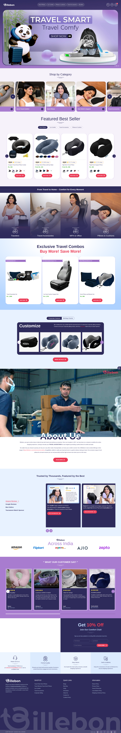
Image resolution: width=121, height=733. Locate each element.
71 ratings (73, 162)
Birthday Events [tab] (68, 318)
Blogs (64, 684)
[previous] (6, 156)
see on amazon (53, 513)
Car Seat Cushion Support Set (50, 294)
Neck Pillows (42, 4)
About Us (65, 692)
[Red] (20, 171)
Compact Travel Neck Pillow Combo (17, 164)
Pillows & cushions (60, 4)
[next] (114, 156)
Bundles (81, 4)
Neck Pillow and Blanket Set (87, 294)
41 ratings (100, 162)
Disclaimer (66, 690)
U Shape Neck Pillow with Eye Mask (44, 164)
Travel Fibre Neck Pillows (40, 684)
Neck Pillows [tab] (42, 127)
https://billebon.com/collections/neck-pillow (34, 450)
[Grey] (17, 171)
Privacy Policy (95, 686)
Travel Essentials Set (12, 294)
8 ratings (19, 162)
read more (59, 459)
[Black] (10, 171)
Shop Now (18, 175)
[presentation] (12, 96)
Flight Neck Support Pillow (96, 164)
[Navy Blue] (44, 171)
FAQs (64, 688)
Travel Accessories (72, 4)
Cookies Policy (67, 697)
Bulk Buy (65, 686)
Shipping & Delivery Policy (98, 692)
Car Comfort (50, 4)
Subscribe (101, 645)
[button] (113, 591)
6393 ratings (46, 162)
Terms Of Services (96, 688)
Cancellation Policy (97, 690)
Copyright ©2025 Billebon (15, 731)
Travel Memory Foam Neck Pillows (43, 686)
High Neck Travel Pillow (68, 164)
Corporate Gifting (38, 692)
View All (14, 239)
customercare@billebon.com (13, 667)
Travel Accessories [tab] (64, 127)
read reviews (89, 511)
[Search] (108, 4)
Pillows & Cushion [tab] (77, 127)
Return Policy (95, 684)
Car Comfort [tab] (53, 127)
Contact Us (66, 695)
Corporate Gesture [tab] (54, 318)
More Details (59, 359)
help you (83, 326)
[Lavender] (13, 171)
